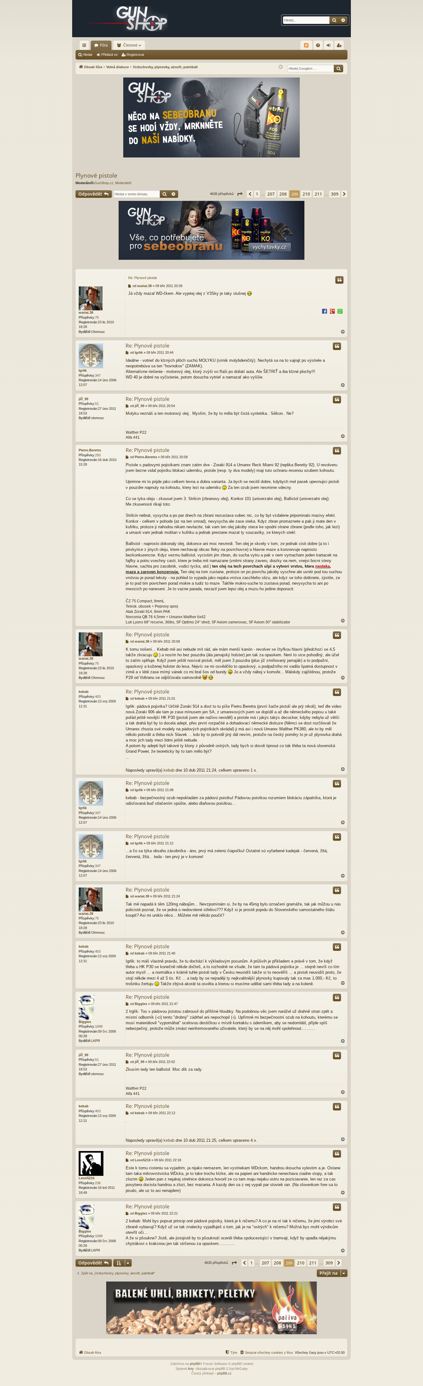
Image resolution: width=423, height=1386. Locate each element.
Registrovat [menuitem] (340, 46)
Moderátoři (123, 183)
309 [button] (334, 194)
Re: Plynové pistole (142, 278)
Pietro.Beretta (90, 450)
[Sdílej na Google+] (332, 311)
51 (97, 403)
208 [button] (283, 194)
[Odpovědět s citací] (339, 280)
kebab (84, 691)
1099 (98, 1026)
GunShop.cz (103, 183)
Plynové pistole (96, 175)
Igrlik (83, 370)
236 (98, 1183)
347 (98, 375)
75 (97, 317)
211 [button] (318, 194)
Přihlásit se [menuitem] (329, 46)
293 (98, 455)
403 (98, 696)
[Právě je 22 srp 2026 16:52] (281, 67)
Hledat (87, 54)
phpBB (195, 1364)
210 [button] (306, 194)
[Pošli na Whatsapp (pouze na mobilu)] (340, 311)
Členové (130, 45)
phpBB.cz (224, 1373)
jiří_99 (83, 399)
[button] (239, 194)
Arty (191, 1369)
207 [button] (271, 194)
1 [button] (257, 194)
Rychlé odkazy (85, 46)
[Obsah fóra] (124, 18)
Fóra (104, 45)
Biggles (85, 1022)
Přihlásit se (109, 54)
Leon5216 (86, 1178)
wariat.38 (86, 312)
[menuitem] (318, 45)
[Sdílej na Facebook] (324, 311)
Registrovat (135, 54)
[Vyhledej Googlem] (338, 68)
